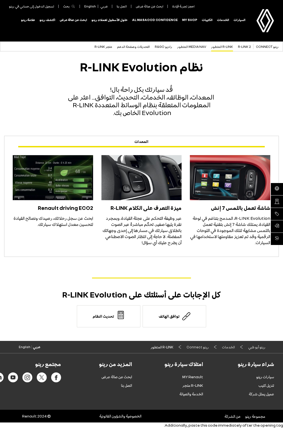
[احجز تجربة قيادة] (277, 189)
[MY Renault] (277, 239)
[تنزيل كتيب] (277, 226)
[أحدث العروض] (277, 214)
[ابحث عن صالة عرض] (277, 201)
